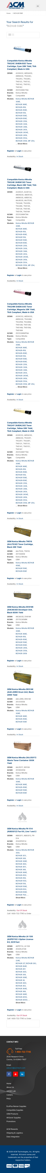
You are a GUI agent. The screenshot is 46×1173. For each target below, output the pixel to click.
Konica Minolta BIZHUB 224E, (25, 959)
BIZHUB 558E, (21, 116)
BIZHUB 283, (31, 963)
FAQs (9, 1099)
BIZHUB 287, (21, 969)
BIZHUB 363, (21, 986)
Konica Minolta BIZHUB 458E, (25, 564)
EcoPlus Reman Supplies (16, 1106)
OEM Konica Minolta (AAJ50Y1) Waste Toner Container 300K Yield (21, 760)
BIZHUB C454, (21, 130)
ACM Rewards (12, 1129)
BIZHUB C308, (21, 124)
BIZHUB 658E (21, 571)
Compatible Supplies (15, 1110)
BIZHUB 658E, (21, 118)
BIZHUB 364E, (21, 989)
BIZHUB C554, (21, 138)
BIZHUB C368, (21, 127)
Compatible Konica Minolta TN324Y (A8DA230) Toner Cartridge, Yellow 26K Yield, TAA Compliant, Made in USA (20, 426)
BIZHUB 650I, (21, 889)
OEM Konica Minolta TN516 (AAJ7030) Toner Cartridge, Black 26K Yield (20, 544)
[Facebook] (9, 1074)
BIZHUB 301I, (21, 855)
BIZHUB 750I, (21, 895)
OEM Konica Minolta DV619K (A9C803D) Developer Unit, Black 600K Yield (20, 610)
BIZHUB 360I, (21, 864)
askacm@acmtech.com (16, 1068)
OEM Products (12, 1114)
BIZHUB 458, (21, 107)
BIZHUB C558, (21, 141)
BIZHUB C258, (21, 121)
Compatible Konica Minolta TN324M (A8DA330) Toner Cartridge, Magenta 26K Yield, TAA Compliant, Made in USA (21, 308)
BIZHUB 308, (21, 858)
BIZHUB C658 (21, 653)
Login (19, 151)
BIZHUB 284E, (21, 966)
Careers (10, 1095)
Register (10, 151)
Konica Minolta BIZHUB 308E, (25, 100)
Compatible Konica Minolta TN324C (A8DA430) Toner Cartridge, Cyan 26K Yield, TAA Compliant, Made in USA (21, 65)
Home (9, 13)
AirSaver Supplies (14, 1118)
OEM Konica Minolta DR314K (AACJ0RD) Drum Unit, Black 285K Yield (20, 692)
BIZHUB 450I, (21, 875)
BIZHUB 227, (21, 963)
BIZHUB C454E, (22, 132)
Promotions (11, 1121)
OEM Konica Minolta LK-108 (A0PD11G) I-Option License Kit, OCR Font (20, 939)
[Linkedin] (22, 1074)
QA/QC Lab (11, 1091)
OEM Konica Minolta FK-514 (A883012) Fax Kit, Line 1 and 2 (21, 830)
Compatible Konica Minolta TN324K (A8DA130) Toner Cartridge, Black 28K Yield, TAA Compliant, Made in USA (21, 183)
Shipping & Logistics (15, 1133)
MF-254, (31, 141)
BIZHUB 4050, (21, 997)
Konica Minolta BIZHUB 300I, (25, 851)
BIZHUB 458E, (21, 110)
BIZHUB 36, (20, 980)
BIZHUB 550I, (21, 881)
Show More (22, 144)
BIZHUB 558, (21, 113)
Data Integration (13, 1137)
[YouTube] (15, 1074)
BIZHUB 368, (21, 869)
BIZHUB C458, (21, 135)
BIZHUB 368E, (21, 104)
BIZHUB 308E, (21, 861)
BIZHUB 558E (21, 722)
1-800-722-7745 (23, 1052)
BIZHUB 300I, (21, 972)
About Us (10, 1087)
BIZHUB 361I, (21, 867)
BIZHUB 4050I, (22, 1000)
